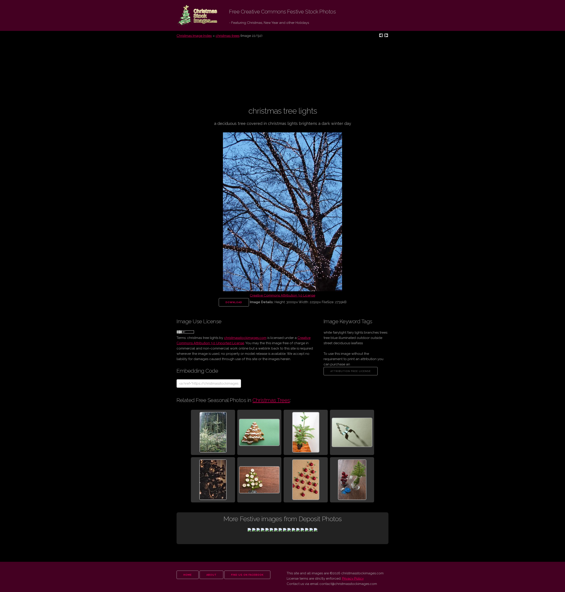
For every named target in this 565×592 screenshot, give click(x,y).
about (211, 574)
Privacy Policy (353, 579)
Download (234, 302)
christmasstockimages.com (245, 338)
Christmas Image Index (194, 36)
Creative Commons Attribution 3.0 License (282, 295)
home (187, 574)
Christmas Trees (271, 400)
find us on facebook (247, 574)
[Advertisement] (282, 75)
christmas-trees (227, 36)
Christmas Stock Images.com (194, 15)
